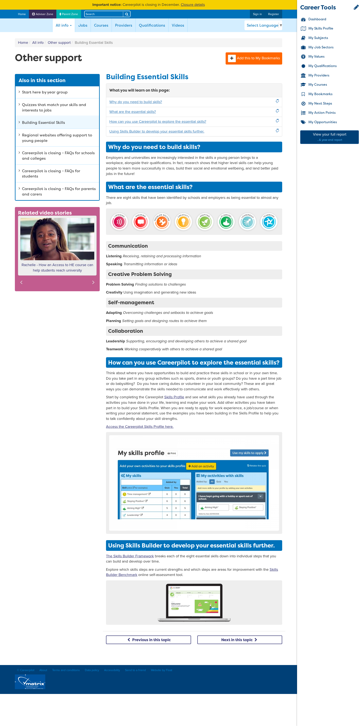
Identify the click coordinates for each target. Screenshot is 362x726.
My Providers (318, 75)
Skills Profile (174, 397)
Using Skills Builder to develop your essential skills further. (156, 131)
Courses (101, 25)
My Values (316, 56)
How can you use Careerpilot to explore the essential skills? (157, 121)
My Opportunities (322, 122)
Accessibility (112, 670)
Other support (59, 42)
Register (273, 14)
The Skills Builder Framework (130, 556)
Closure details (193, 4)
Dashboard (317, 19)
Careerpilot (32, 25)
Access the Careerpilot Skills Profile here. (139, 426)
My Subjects (318, 37)
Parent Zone (69, 14)
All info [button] (65, 25)
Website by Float (161, 670)
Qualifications (152, 25)
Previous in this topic (151, 639)
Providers (123, 25)
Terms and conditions (66, 670)
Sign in (257, 14)
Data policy (92, 670)
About (43, 670)
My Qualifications (322, 65)
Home (22, 14)
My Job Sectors (321, 47)
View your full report (329, 137)
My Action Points (322, 112)
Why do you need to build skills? (135, 102)
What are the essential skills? (132, 111)
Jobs (82, 25)
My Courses (317, 84)
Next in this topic (237, 639)
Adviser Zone (44, 14)
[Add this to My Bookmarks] (232, 58)
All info (38, 42)
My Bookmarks (320, 94)
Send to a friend (135, 670)
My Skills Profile (320, 28)
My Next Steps (320, 103)
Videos (178, 25)
